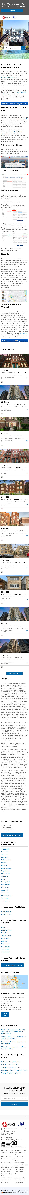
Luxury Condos (6, 914)
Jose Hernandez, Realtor (8, 1131)
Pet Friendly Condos (20, 1150)
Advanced (13, 44)
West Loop (4, 898)
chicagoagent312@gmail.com (13, 1139)
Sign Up (5, 1014)
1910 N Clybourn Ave (7, 1133)
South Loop (5, 893)
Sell (20, 44)
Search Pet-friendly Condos (12, 965)
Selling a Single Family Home (10, 1067)
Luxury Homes (6, 912)
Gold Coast (4, 854)
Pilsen (3, 879)
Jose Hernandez (19, 1162)
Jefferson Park (6, 860)
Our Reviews (4, 1182)
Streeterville (5, 890)
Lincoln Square (6, 868)
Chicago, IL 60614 (6, 1134)
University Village (6, 895)
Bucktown (4, 852)
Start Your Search (14, 673)
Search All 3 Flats (6, 1169)
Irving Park (4, 857)
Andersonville (5, 849)
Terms (21, 1191)
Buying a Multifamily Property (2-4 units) (14, 1070)
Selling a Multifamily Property (10, 1062)
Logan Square (5, 871)
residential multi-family (8, 77)
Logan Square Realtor (21, 1178)
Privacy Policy (22, 1147)
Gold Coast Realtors (20, 1180)
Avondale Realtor (6, 1180)
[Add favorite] (26, 377)
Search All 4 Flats (19, 1169)
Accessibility (15, 1191)
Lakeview (4, 863)
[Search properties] (23, 48)
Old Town (4, 876)
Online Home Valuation (21, 1165)
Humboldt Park (6, 930)
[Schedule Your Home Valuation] (14, 103)
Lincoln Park (5, 865)
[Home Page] (14, 1124)
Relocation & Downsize (7, 1150)
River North (5, 887)
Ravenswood (5, 884)
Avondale (4, 927)
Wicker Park (5, 901)
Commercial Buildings (7, 1159)
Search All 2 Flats (19, 1167)
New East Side (5, 873)
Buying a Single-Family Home (10, 1073)
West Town (5, 949)
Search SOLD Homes (7, 1152)
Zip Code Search (19, 1156)
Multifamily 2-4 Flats (7, 1156)
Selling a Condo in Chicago (9, 1064)
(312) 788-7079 (10, 1138)
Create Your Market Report (12, 835)
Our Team (4, 1165)
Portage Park (5, 882)
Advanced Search (21, 119)
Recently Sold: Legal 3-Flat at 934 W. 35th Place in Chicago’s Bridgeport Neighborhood (13, 1031)
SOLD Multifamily (6, 1162)
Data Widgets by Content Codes (19, 1192)
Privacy (26, 1191)
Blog (16, 1174)
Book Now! (12, 10)
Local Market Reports (7, 1167)
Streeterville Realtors (7, 1178)
